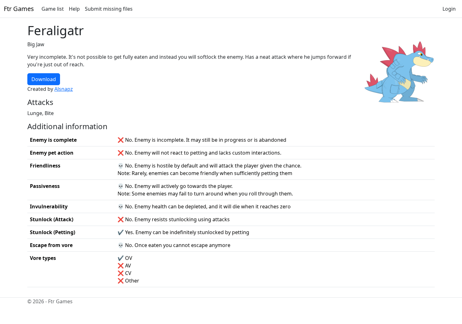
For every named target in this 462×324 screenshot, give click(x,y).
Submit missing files (109, 8)
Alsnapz (63, 88)
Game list (52, 8)
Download (43, 79)
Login (449, 8)
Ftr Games (19, 8)
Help (74, 8)
